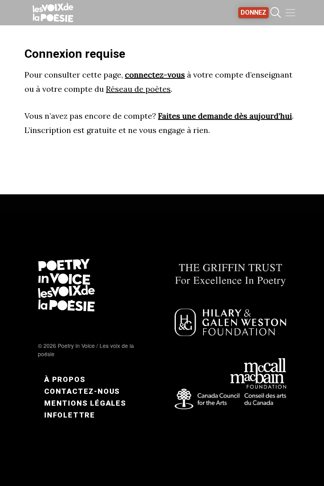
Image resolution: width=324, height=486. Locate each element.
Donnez (253, 12)
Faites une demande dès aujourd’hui (225, 116)
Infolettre (69, 415)
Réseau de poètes (138, 89)
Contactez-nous (82, 391)
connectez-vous (155, 75)
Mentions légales (85, 403)
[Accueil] (52, 12)
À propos (64, 379)
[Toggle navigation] (290, 12)
